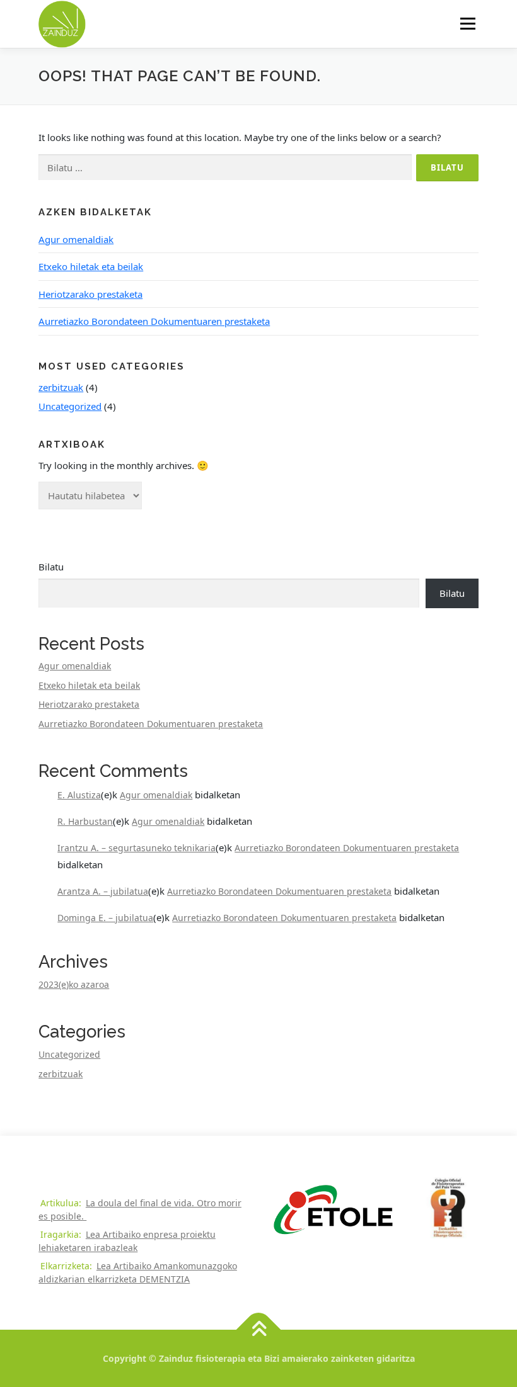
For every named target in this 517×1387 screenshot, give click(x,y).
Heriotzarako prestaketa (90, 294)
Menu (467, 23)
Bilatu (51, 566)
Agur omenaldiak (75, 239)
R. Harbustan (85, 821)
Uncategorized (70, 406)
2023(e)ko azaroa (73, 984)
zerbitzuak (60, 387)
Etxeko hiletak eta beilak (90, 266)
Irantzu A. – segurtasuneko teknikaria (136, 848)
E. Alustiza (79, 795)
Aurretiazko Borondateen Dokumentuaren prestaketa (154, 321)
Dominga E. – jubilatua (105, 918)
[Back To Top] (258, 1330)
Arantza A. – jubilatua (102, 891)
